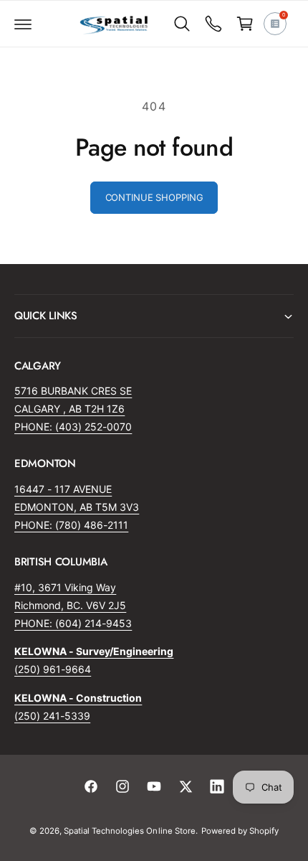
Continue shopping (154, 197)
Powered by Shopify (240, 831)
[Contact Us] (213, 23)
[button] (23, 23)
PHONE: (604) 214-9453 (73, 623)
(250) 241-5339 (52, 716)
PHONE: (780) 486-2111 (71, 525)
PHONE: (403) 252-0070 (73, 426)
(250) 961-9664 (52, 669)
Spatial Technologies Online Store (130, 831)
